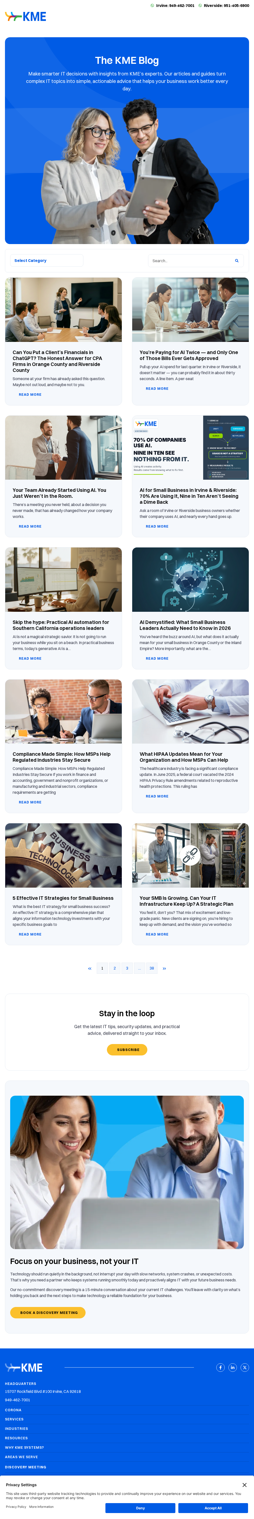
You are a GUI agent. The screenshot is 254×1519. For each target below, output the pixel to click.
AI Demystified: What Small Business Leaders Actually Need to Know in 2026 (185, 625)
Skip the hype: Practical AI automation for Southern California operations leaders (61, 625)
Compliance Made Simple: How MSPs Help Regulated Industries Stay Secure (62, 757)
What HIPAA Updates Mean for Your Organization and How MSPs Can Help (184, 757)
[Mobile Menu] (245, 17)
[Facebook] (220, 1367)
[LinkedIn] (232, 1367)
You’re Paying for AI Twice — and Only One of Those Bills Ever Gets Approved (189, 355)
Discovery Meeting (25, 1467)
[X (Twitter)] (245, 1367)
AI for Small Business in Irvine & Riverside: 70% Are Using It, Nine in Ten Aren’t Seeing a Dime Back (189, 496)
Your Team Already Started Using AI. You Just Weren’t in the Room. (59, 493)
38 (154, 967)
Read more (30, 394)
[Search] (237, 260)
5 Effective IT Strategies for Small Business (63, 898)
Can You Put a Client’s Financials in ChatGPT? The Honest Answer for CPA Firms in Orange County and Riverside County (57, 361)
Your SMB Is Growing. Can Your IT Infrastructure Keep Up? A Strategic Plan (186, 901)
